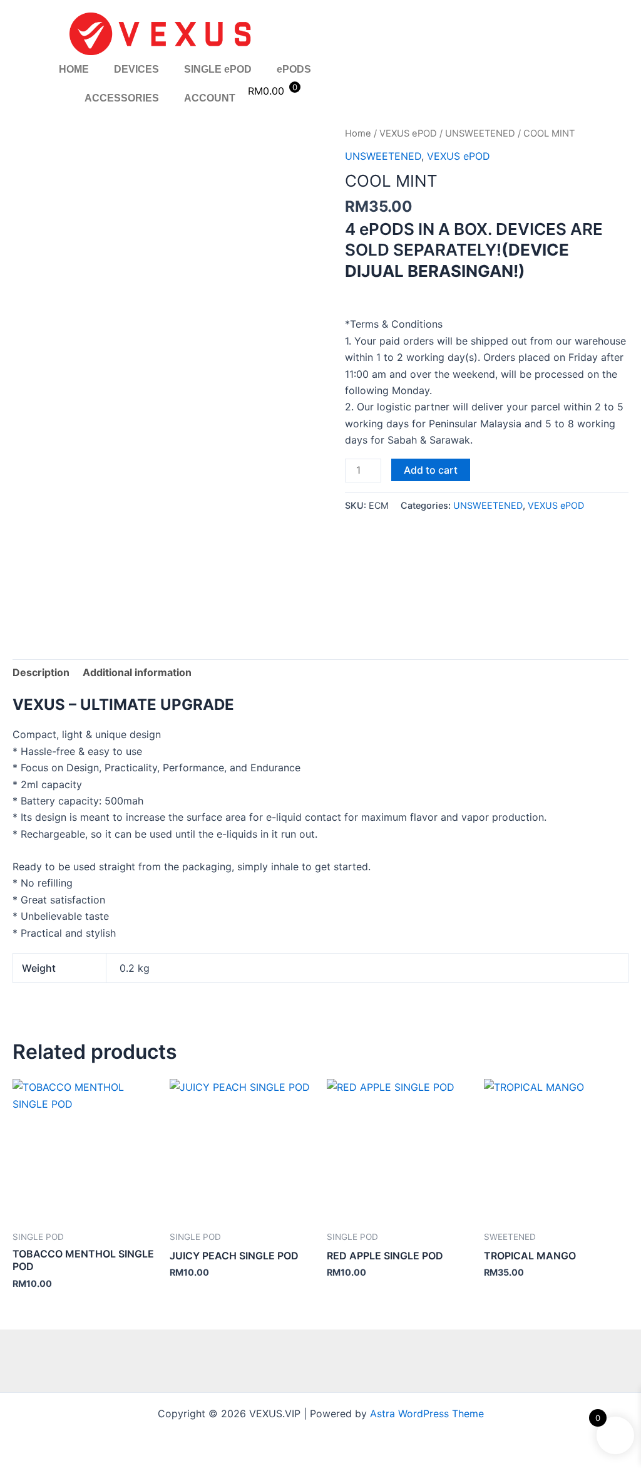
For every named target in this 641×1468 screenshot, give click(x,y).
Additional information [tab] (137, 672)
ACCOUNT (209, 98)
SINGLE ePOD (218, 69)
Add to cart (431, 470)
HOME (74, 69)
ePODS (294, 69)
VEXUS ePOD (408, 133)
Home (358, 133)
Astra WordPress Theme (427, 1413)
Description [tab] (41, 672)
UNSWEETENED (480, 133)
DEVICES (136, 69)
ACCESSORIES (122, 98)
